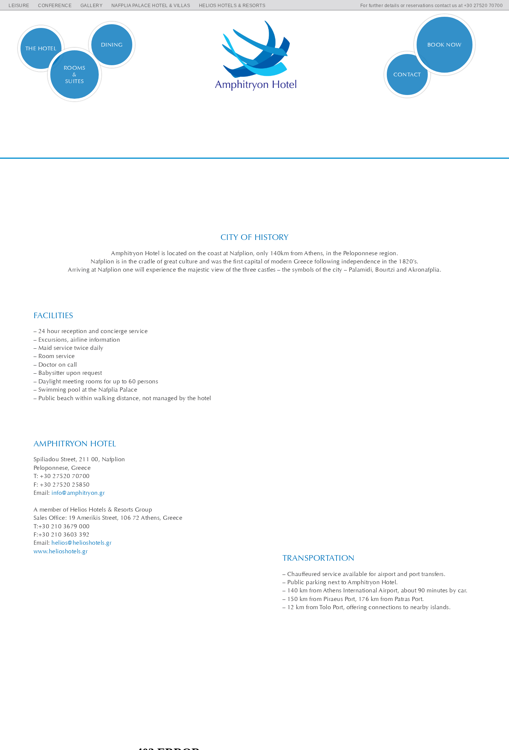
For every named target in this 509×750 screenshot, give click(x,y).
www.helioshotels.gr (61, 551)
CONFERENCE (55, 5)
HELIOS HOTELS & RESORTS (232, 5)
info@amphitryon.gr (78, 492)
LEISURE (19, 5)
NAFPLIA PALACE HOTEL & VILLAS (150, 5)
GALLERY (91, 5)
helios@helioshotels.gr (81, 542)
